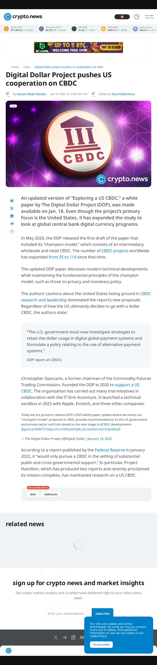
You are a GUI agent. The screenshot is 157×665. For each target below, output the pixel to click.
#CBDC (105, 424)
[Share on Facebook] (12, 201)
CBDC (33, 494)
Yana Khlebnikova (123, 94)
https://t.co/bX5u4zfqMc (64, 429)
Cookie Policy (98, 636)
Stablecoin (50, 494)
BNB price (114, 28)
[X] (56, 637)
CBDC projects (115, 250)
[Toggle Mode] (137, 17)
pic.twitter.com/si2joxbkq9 (101, 429)
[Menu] (149, 16)
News (27, 67)
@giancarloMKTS (33, 429)
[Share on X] (12, 208)
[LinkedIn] (74, 637)
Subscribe (103, 613)
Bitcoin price (18, 28)
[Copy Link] (12, 231)
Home (15, 67)
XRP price (83, 28)
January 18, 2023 (100, 439)
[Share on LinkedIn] (12, 216)
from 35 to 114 (62, 257)
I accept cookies (101, 644)
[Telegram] (65, 637)
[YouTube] (83, 637)
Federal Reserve (110, 450)
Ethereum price (52, 28)
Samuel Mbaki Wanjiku (32, 94)
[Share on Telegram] (12, 224)
